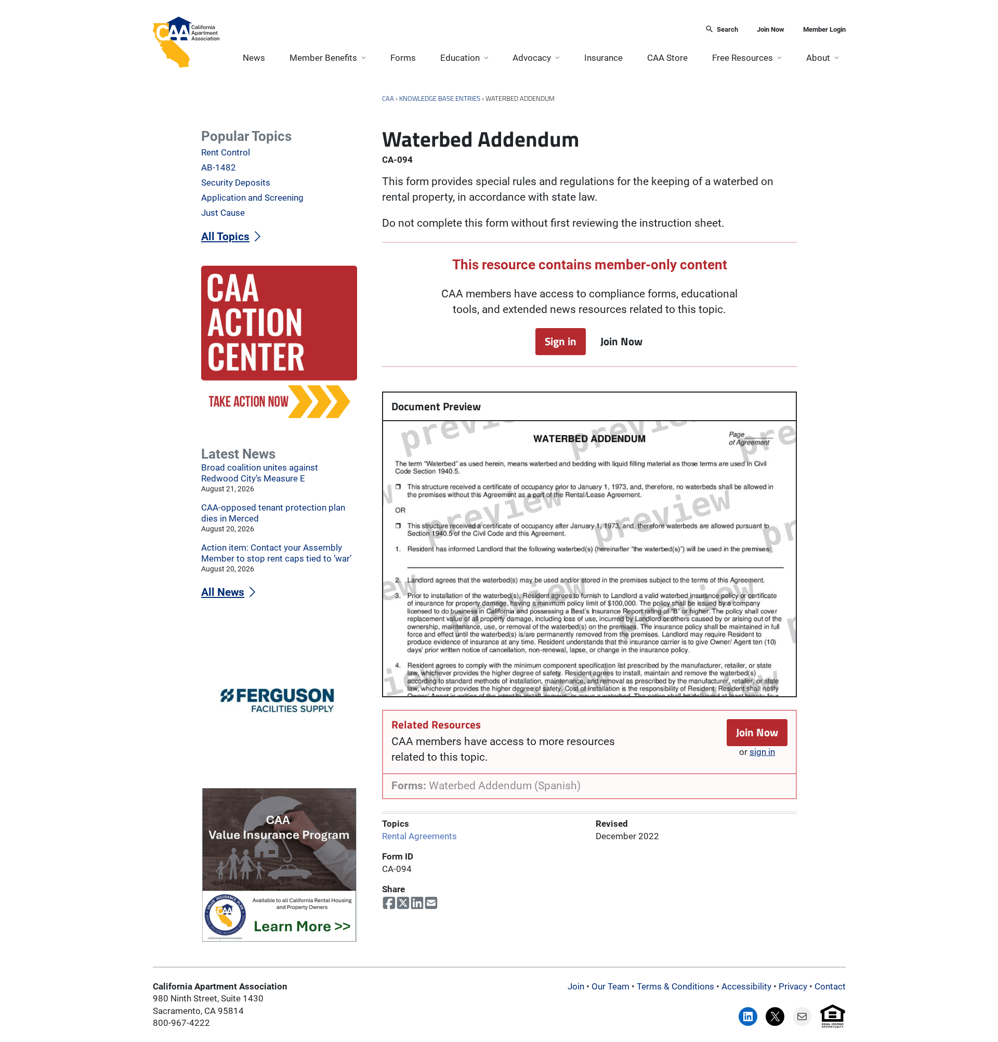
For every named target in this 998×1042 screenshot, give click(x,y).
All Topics (225, 236)
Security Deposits (235, 182)
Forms (403, 58)
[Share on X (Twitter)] (403, 903)
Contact (830, 986)
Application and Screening (252, 197)
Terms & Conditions (675, 986)
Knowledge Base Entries (439, 98)
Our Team (610, 986)
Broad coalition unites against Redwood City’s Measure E (259, 473)
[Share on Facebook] (389, 903)
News (254, 58)
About (818, 58)
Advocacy (532, 58)
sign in (762, 752)
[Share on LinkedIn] (417, 903)
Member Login (824, 29)
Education (460, 58)
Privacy (793, 986)
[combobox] (459, 30)
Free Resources (742, 58)
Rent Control (225, 152)
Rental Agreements (419, 835)
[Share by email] (431, 903)
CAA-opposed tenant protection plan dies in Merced (273, 513)
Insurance (603, 58)
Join (576, 986)
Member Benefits (323, 58)
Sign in (560, 341)
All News (222, 592)
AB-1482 (218, 167)
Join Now (770, 29)
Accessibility (746, 986)
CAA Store (667, 58)
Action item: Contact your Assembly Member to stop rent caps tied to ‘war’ (276, 553)
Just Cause (223, 212)
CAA (388, 98)
